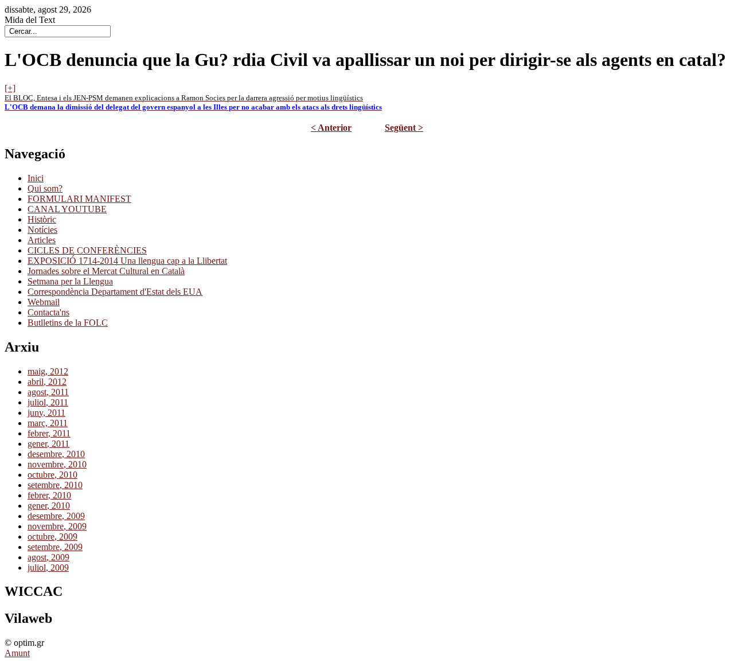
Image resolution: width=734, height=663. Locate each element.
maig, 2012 (48, 371)
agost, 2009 (48, 557)
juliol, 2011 (48, 402)
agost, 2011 (48, 392)
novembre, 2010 (57, 464)
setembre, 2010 (55, 485)
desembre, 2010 (56, 454)
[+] (10, 88)
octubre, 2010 (52, 474)
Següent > (404, 127)
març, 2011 (48, 423)
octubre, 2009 (52, 536)
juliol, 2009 (48, 567)
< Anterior (331, 127)
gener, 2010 (49, 505)
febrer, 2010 (49, 495)
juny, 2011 (46, 413)
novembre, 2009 (57, 526)
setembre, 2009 (55, 547)
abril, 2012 (47, 382)
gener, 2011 (48, 443)
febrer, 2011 (49, 433)
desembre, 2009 (56, 516)
